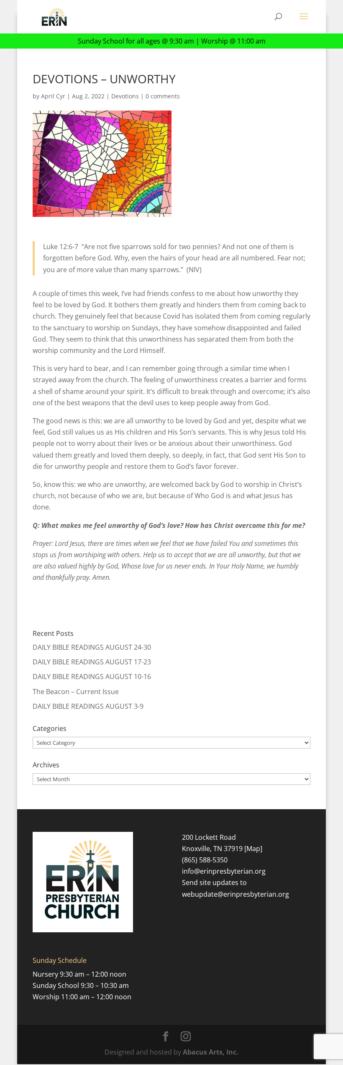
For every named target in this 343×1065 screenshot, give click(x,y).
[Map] (253, 848)
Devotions (125, 96)
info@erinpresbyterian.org (224, 871)
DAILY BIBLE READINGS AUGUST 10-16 (92, 676)
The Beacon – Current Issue (76, 691)
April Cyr (53, 96)
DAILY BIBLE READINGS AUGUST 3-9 (88, 706)
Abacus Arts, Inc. (210, 1052)
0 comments (163, 96)
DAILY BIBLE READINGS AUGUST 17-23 (92, 661)
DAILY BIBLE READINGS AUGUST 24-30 (92, 647)
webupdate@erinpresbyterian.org (235, 894)
